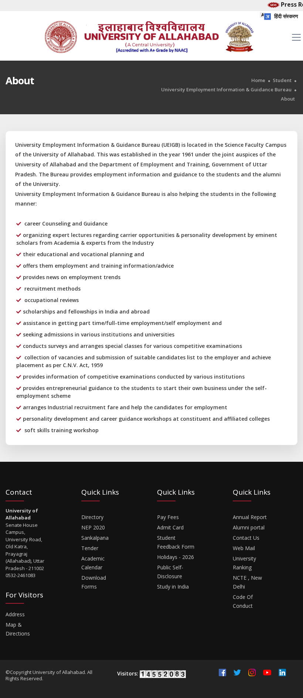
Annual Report (250, 517)
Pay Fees (168, 517)
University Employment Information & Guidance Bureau (226, 89)
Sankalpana (95, 537)
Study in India (173, 586)
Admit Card (170, 527)
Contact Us (246, 537)
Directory (92, 517)
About (288, 98)
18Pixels (171, 686)
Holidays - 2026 (175, 556)
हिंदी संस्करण (285, 16)
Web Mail (244, 548)
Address (15, 614)
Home (258, 80)
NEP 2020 (93, 527)
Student (282, 80)
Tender (89, 548)
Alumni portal (249, 527)
